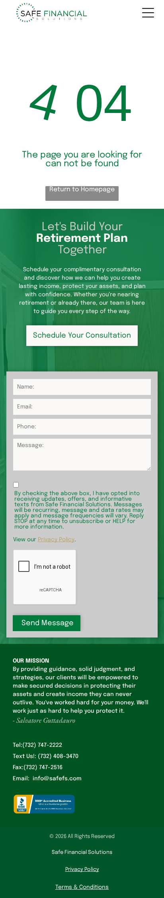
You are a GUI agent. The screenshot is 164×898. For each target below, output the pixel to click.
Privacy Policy (56, 539)
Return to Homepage (82, 189)
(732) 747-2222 (42, 745)
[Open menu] (148, 13)
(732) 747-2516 (42, 767)
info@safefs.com (57, 778)
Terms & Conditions (82, 887)
